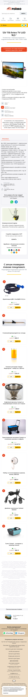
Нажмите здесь (18, 126)
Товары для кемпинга (14, 656)
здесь (14, 568)
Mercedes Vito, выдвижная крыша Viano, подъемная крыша (14, 646)
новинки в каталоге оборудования (19, 573)
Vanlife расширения (14, 651)
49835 (15, 570)
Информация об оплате (14, 667)
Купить (17, 307)
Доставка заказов (14, 664)
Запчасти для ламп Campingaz (14, 649)
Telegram (25, 25)
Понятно (5, 693)
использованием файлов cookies (17, 688)
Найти (23, 13)
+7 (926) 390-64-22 (20, 3)
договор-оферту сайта (12, 691)
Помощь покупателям (14, 670)
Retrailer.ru (14, 681)
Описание (5, 138)
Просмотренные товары (14, 609)
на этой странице (20, 575)
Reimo (14, 8)
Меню (4, 25)
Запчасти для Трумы (14, 658)
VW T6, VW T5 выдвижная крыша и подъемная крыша (14, 642)
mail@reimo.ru (9, 3)
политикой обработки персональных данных (12, 689)
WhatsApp (22, 25)
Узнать (14, 239)
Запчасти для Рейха (14, 653)
